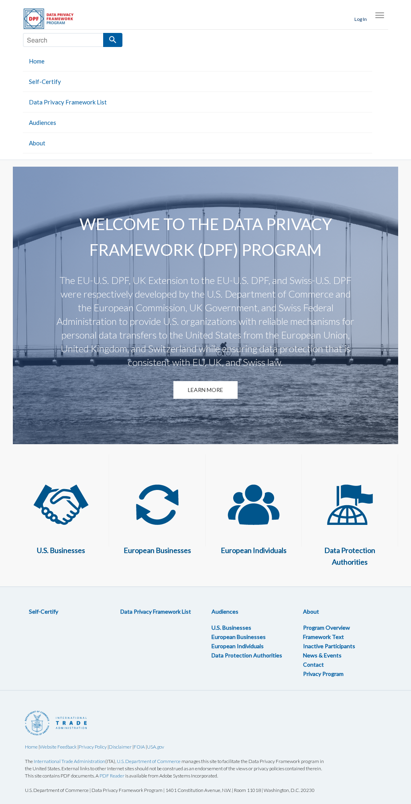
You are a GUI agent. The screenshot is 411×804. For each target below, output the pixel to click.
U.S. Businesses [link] (231, 627)
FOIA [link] (139, 747)
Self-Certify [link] (45, 81)
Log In (360, 19)
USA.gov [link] (155, 747)
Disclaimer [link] (120, 747)
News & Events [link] (322, 655)
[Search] (112, 40)
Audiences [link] (42, 122)
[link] (53, 18)
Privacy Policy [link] (93, 747)
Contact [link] (313, 664)
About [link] (37, 143)
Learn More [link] (205, 389)
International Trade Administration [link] (69, 761)
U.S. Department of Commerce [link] (149, 761)
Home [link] (37, 61)
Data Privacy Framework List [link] (68, 102)
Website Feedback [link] (58, 747)
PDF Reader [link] (112, 776)
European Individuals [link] (238, 646)
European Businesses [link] (239, 636)
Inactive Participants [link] (329, 646)
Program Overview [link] (326, 627)
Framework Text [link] (323, 636)
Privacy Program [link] (323, 673)
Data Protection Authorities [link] (247, 655)
